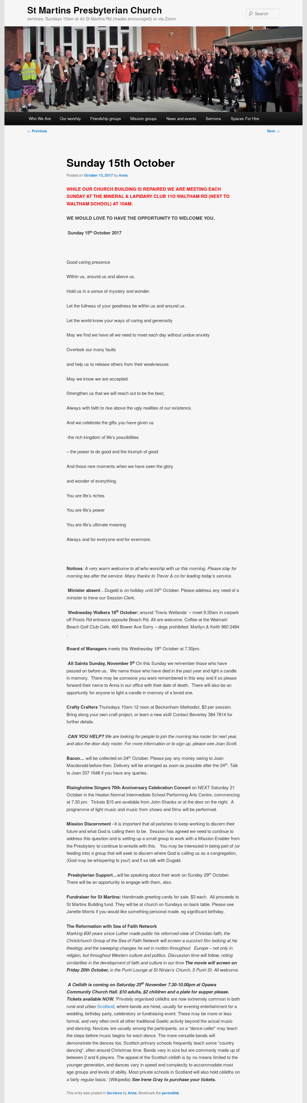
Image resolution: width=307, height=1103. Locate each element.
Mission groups (143, 118)
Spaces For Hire (245, 118)
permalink (170, 1093)
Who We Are (40, 118)
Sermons (213, 118)
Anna (123, 175)
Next (273, 131)
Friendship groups (105, 118)
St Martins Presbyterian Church (94, 9)
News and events (181, 118)
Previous (37, 131)
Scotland (105, 1006)
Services (114, 1093)
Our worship (70, 118)
